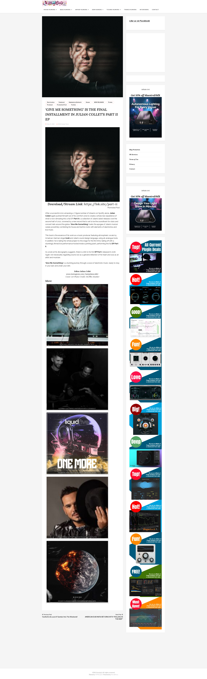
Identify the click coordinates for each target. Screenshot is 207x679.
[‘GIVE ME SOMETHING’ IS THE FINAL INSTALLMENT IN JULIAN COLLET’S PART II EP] (82, 56)
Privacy (132, 164)
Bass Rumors (65, 9)
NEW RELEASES (99, 102)
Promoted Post (62, 105)
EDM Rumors (97, 9)
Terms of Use (133, 159)
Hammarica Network (75, 102)
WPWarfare (99, 675)
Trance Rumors (130, 9)
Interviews (144, 9)
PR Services (133, 155)
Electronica (50, 102)
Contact (155, 9)
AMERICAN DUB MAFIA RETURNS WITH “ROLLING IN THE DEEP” (104, 617)
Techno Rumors (113, 9)
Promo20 (50, 105)
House (88, 102)
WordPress (114, 675)
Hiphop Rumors (81, 9)
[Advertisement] (103, 652)
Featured (61, 102)
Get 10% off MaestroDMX (145, 95)
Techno (73, 105)
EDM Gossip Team (63, 124)
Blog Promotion (134, 150)
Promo (110, 102)
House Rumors (50, 9)
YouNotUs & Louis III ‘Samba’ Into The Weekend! (59, 616)
